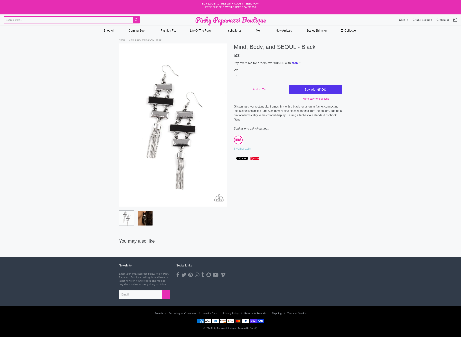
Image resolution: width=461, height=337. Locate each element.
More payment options (316, 98)
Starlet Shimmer (316, 30)
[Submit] (136, 19)
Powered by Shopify (247, 328)
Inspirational (233, 30)
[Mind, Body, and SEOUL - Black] (126, 218)
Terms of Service (296, 313)
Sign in (403, 19)
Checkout (443, 19)
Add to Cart (260, 89)
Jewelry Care (209, 313)
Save (256, 158)
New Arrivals (284, 30)
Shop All (109, 30)
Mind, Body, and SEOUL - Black (145, 39)
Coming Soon (137, 30)
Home (122, 39)
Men (258, 30)
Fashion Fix (168, 30)
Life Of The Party (200, 30)
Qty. (236, 69)
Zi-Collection (349, 30)
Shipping (277, 313)
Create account (422, 19)
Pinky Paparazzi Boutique (230, 19)
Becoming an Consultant (182, 313)
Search (159, 313)
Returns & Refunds (255, 313)
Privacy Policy (231, 313)
